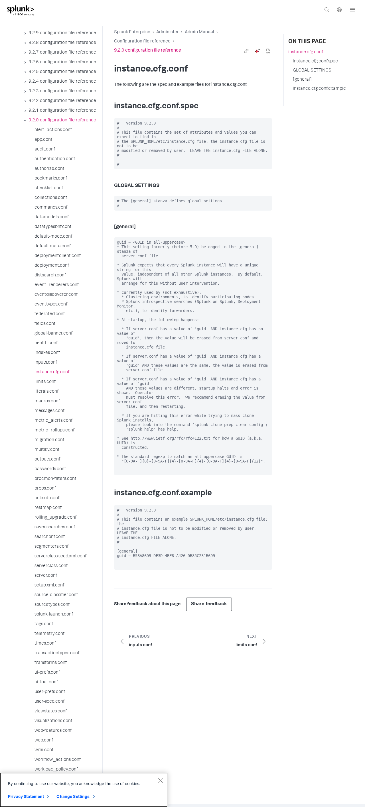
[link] (246, 51)
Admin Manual (199, 32)
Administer (167, 32)
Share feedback (209, 604)
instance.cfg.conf (305, 52)
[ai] (257, 51)
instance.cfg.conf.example (319, 89)
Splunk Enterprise (132, 32)
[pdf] (268, 51)
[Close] (160, 780)
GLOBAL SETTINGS (312, 70)
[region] (84, 790)
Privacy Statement (26, 796)
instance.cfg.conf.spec (315, 61)
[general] (302, 80)
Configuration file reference (142, 41)
